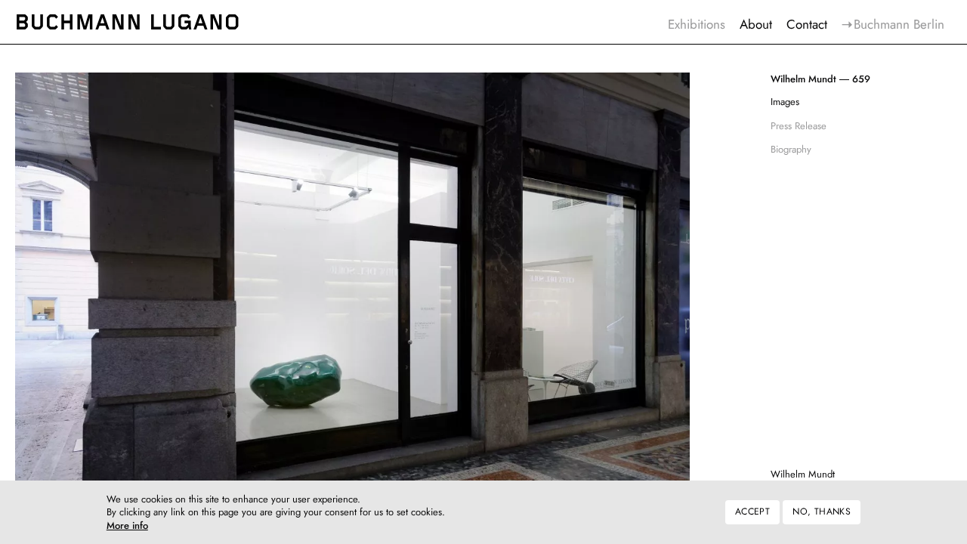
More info (127, 526)
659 (820, 79)
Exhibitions (696, 24)
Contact (806, 24)
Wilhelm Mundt (803, 474)
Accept (752, 512)
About (756, 24)
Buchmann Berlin (899, 24)
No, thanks (821, 512)
